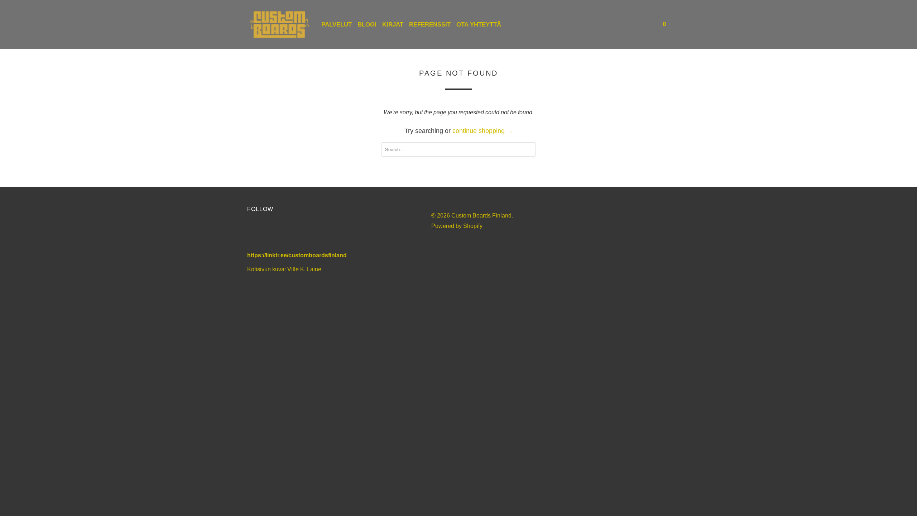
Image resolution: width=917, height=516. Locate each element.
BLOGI (366, 24)
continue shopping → (482, 130)
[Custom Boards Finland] (279, 24)
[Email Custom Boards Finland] (314, 234)
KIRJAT (392, 24)
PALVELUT (336, 24)
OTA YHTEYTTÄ (478, 24)
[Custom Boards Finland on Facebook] (256, 234)
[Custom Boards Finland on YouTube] (275, 234)
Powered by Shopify (456, 226)
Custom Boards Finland (481, 215)
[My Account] (639, 24)
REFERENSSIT (430, 24)
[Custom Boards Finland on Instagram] (294, 234)
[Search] (649, 24)
